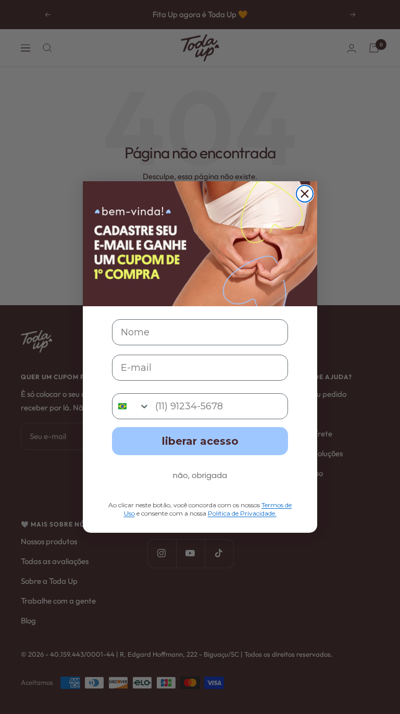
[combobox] (131, 406)
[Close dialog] (304, 193)
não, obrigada (200, 475)
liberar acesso (200, 441)
